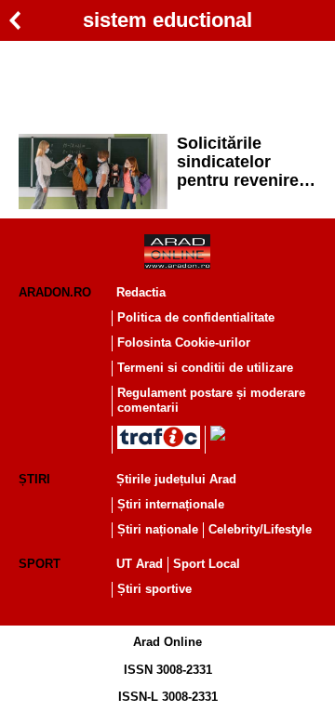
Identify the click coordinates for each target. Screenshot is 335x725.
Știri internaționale (170, 504)
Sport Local (206, 564)
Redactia (141, 292)
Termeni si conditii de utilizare (205, 368)
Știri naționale (157, 529)
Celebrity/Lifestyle (260, 529)
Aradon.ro (55, 292)
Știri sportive (154, 589)
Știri (34, 479)
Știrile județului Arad (176, 479)
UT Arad (139, 564)
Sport (39, 564)
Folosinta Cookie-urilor (183, 342)
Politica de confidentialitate (196, 317)
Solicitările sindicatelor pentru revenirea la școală (242, 162)
